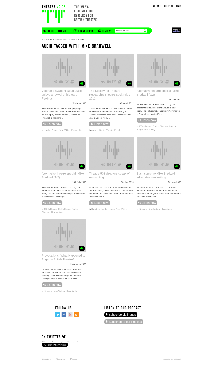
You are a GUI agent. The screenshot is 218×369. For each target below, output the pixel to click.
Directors (164, 126)
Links (178, 5)
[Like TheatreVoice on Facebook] (64, 314)
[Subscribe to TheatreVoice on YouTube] (70, 314)
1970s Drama (145, 126)
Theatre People (113, 130)
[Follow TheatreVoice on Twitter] (57, 314)
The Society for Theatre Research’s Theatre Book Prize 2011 (109, 94)
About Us (168, 5)
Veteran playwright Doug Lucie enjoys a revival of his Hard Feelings (62, 94)
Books (102, 130)
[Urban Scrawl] (176, 30)
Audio (65, 39)
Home (58, 39)
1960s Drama (50, 209)
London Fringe (51, 130)
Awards (94, 130)
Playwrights (76, 130)
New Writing (64, 130)
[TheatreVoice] (53, 13)
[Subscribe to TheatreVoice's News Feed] (76, 314)
